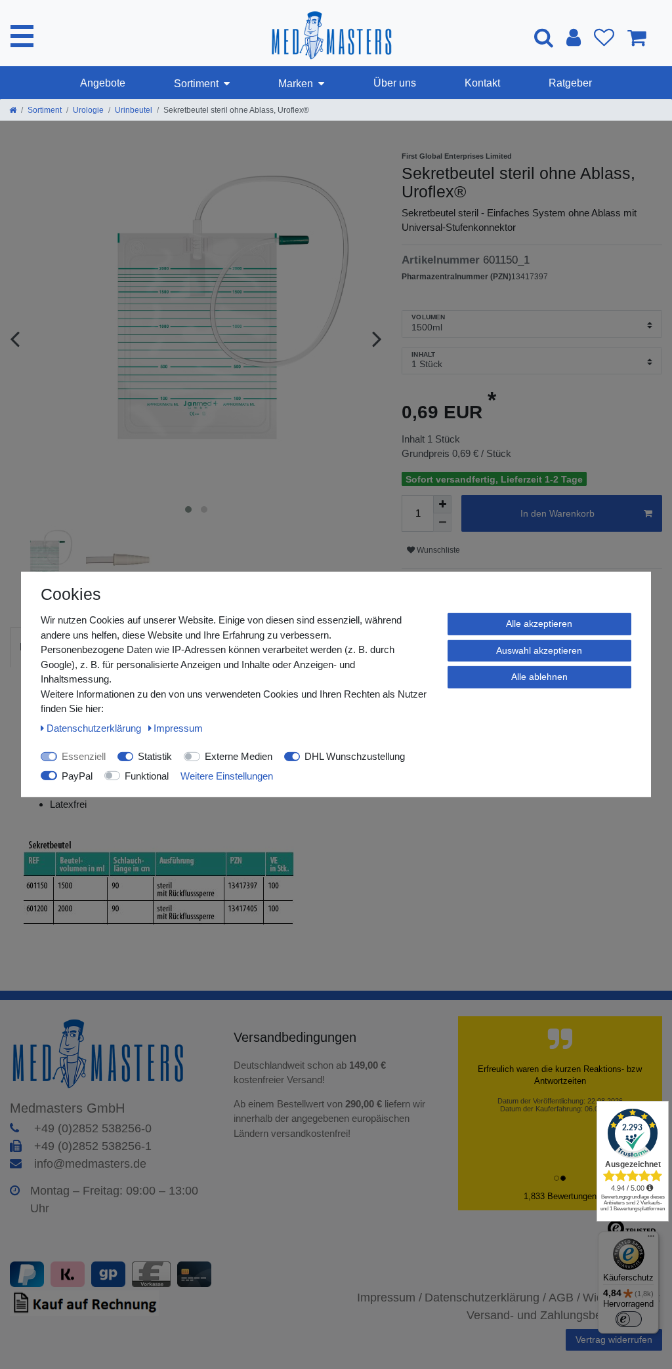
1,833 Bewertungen (560, 1196)
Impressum (178, 727)
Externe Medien (238, 756)
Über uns (394, 83)
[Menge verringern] (442, 522)
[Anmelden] (573, 37)
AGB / (564, 1297)
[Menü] (651, 1239)
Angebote (102, 83)
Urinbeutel (133, 110)
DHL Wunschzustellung (354, 756)
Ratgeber (570, 83)
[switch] (629, 1319)
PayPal (77, 775)
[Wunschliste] (604, 37)
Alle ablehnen (539, 676)
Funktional (147, 775)
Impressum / (389, 1297)
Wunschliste (437, 550)
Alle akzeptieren (539, 623)
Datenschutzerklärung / (485, 1297)
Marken (295, 83)
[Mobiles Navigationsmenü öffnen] (22, 36)
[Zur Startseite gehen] (12, 110)
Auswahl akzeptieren (539, 650)
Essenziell (84, 756)
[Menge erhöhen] (442, 504)
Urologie (88, 110)
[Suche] (544, 37)
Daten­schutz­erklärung (95, 727)
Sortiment (196, 83)
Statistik (155, 756)
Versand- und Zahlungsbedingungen (562, 1315)
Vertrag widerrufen (614, 1339)
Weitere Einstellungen (226, 775)
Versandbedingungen (297, 1037)
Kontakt (482, 83)
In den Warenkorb (557, 513)
